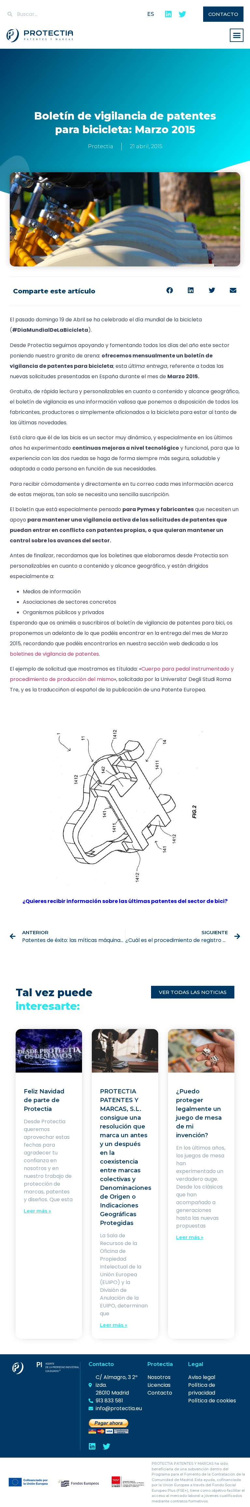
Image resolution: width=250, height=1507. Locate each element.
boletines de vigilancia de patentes (54, 654)
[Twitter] (182, 14)
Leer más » (37, 1211)
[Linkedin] (168, 14)
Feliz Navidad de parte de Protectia (44, 1100)
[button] (236, 35)
